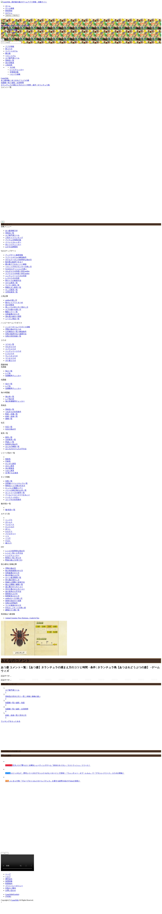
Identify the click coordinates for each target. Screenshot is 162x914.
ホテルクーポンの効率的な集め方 (18, 260)
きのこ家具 (9, 466)
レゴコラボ (9, 354)
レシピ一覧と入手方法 (14, 553)
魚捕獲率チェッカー (13, 376)
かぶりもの (9, 527)
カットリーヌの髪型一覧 (15, 493)
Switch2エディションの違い (16, 269)
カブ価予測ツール (12, 58)
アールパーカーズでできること (17, 495)
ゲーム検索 (9, 8)
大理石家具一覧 (11, 292)
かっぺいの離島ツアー (14, 488)
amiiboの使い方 (11, 300)
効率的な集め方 (11, 444)
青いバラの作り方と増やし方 (16, 307)
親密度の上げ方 (11, 594)
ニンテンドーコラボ (13, 351)
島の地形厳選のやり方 (14, 571)
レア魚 (8, 373)
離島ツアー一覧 (11, 312)
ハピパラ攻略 (15, 74)
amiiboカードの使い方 (13, 598)
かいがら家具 (10, 464)
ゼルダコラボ (10, 347)
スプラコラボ (10, 349)
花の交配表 (9, 63)
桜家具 (8, 459)
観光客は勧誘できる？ (14, 262)
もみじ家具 (9, 471)
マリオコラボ (10, 358)
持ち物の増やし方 (12, 580)
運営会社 (8, 879)
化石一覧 (8, 427)
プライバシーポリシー (14, 886)
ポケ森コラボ (10, 360)
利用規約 (8, 883)
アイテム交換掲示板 (13, 240)
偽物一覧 (8, 419)
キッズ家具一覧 (11, 290)
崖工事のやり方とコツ (14, 587)
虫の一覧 (8, 384)
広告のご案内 (10, 888)
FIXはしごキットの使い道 (15, 608)
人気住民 (8, 65)
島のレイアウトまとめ (14, 302)
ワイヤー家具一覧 (12, 285)
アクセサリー (10, 534)
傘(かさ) (8, 543)
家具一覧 (8, 437)
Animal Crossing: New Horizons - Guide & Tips (22, 618)
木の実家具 (9, 468)
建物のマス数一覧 (12, 610)
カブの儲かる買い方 (13, 309)
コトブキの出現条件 (13, 500)
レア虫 (8, 386)
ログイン (8, 13)
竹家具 (8, 461)
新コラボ (8, 49)
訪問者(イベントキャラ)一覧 (16, 483)
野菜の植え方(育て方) (13, 560)
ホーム (8, 6)
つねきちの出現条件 (13, 412)
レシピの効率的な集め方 (15, 551)
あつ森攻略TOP (11, 231)
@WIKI (8, 896)
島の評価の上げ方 (12, 575)
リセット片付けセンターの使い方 (18, 267)
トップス (8, 520)
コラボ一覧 (9, 344)
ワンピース (9, 524)
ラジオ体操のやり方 (13, 605)
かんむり (8, 531)
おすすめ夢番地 (11, 247)
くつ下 (8, 538)
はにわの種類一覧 (12, 446)
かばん (8, 541)
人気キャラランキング (14, 238)
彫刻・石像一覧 (11, 414)
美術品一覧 (9, 60)
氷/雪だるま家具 (11, 473)
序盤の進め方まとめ (13, 329)
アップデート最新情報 (14, 255)
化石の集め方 (10, 429)
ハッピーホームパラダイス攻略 (17, 327)
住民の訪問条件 (11, 603)
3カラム (16, 15)
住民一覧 (8, 481)
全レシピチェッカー (13, 244)
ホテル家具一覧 (11, 283)
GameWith (15, 900)
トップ (8, 874)
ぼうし (8, 529)
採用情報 (8, 881)
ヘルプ (8, 877)
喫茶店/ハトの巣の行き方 (15, 486)
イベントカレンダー (13, 242)
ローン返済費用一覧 (13, 577)
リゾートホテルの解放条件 (15, 257)
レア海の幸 (9, 399)
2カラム (8, 15)
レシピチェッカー (17, 70)
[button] (83, 35)
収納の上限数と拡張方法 (15, 582)
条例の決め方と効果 (13, 601)
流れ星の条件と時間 (13, 316)
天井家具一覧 (10, 440)
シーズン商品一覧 (12, 319)
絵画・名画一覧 (11, 416)
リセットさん (10, 56)
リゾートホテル (11, 51)
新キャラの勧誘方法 (13, 280)
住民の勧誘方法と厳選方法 (15, 334)
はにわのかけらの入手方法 (15, 449)
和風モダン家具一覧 (13, 287)
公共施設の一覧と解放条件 (15, 331)
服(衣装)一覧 (10, 510)
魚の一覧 (8, 371)
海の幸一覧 (9, 397)
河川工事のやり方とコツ (15, 589)
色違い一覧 (9, 442)
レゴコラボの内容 (12, 278)
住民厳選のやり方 (12, 314)
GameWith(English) (12, 894)
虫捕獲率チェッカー (13, 388)
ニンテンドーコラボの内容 (15, 276)
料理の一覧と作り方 (13, 558)
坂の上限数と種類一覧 (14, 584)
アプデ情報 (9, 46)
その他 (12, 67)
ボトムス (8, 522)
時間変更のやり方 (12, 596)
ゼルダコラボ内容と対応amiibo (17, 271)
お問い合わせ (10, 890)
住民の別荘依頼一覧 (13, 336)
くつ (7, 536)
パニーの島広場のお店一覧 (15, 490)
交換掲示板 (14, 72)
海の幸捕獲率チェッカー (15, 401)
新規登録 (8, 11)
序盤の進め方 (10, 568)
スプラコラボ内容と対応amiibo (17, 273)
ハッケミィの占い (12, 497)
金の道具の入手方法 (13, 591)
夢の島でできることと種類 (15, 264)
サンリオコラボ (11, 356)
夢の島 (8, 53)
